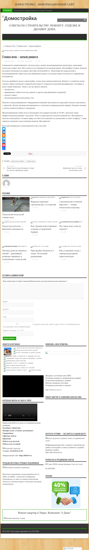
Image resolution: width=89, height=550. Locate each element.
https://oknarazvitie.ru (53, 389)
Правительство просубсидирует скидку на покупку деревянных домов (20, 168)
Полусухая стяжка (17, 161)
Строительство (28, 61)
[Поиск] (85, 20)
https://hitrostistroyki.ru (53, 452)
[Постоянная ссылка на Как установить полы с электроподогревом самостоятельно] (70, 246)
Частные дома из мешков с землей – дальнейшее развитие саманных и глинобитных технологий (14, 255)
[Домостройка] (19, 18)
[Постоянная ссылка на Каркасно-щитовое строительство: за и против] (44, 197)
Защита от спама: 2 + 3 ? (12, 330)
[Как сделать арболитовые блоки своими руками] (19, 368)
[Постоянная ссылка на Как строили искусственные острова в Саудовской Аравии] (44, 221)
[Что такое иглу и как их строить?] (23, 357)
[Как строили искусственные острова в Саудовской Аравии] (27, 353)
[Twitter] (44, 128)
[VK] (44, 132)
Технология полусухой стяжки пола (13, 216)
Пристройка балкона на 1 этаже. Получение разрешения (42, 253)
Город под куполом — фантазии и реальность (12, 227)
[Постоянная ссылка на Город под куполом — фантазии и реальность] (14, 221)
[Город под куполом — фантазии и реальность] (25, 351)
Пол (13, 46)
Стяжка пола (31, 161)
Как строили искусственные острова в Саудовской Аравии (44, 229)
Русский (70, 548)
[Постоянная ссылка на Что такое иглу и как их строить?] (73, 221)
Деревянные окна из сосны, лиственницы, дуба (72, 168)
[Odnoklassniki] (44, 135)
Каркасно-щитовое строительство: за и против (43, 203)
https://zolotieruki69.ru (41, 71)
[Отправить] (44, 148)
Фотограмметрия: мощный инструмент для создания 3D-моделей (33, 10)
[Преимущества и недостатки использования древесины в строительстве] (15, 361)
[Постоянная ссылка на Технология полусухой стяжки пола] (16, 211)
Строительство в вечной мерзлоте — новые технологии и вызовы (70, 204)
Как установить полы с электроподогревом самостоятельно (70, 253)
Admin (12, 61)
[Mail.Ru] (44, 141)
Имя (4, 301)
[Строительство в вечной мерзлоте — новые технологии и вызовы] (28, 348)
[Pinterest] (44, 145)
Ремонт (22, 61)
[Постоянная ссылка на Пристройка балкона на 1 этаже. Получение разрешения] (40, 246)
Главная (8, 46)
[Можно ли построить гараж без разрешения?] (18, 364)
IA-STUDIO (34, 531)
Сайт (5, 316)
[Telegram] (44, 138)
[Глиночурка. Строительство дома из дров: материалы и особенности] (15, 366)
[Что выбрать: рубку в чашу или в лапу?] (15, 371)
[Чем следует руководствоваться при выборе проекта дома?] (35, 371)
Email (5, 309)
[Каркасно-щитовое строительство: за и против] (7, 351)
